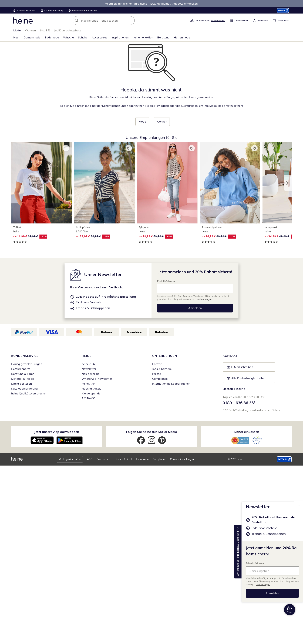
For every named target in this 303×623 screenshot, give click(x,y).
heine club (88, 364)
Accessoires (99, 37)
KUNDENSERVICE (24, 356)
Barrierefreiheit (123, 459)
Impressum (142, 459)
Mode (17, 30)
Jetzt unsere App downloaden (56, 432)
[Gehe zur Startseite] (23, 21)
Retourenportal (21, 369)
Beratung (163, 37)
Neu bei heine (90, 373)
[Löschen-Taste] (131, 20)
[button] (288, 183)
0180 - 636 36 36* (239, 402)
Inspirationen (120, 37)
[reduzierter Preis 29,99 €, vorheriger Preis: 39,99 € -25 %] (104, 182)
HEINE (86, 356)
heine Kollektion (143, 37)
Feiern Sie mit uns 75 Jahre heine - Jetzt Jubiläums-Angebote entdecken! (151, 3)
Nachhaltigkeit (91, 388)
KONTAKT (230, 356)
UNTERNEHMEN (164, 356)
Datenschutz (103, 459)
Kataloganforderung (24, 388)
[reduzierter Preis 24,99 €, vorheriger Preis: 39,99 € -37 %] (230, 182)
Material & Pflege (22, 378)
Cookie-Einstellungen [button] (182, 459)
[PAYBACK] (283, 10)
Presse (156, 373)
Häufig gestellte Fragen (26, 364)
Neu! (16, 37)
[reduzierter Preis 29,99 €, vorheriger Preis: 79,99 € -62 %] (167, 182)
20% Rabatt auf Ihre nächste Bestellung (237, 553)
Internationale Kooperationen (171, 383)
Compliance (160, 378)
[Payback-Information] (284, 459)
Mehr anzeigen (263, 584)
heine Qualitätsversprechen (29, 393)
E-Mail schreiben (240, 368)
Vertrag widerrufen (69, 459)
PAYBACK (88, 398)
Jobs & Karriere (162, 369)
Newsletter (89, 369)
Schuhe (82, 37)
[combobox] (111, 20)
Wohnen (30, 30)
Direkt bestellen (21, 383)
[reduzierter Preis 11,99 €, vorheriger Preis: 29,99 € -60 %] (41, 182)
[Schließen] (299, 506)
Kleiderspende (91, 393)
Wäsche (68, 37)
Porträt (157, 364)
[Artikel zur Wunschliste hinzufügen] (66, 148)
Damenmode (31, 37)
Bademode (52, 37)
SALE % (45, 30)
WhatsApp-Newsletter (97, 378)
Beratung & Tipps (22, 373)
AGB (89, 459)
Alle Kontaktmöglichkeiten (248, 378)
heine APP (88, 383)
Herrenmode (182, 37)
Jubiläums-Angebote (67, 30)
